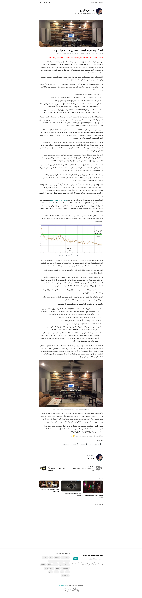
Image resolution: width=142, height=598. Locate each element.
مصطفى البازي (87, 10)
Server (56, 572)
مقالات (88, 53)
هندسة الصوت (83, 53)
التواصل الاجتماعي (64, 565)
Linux (67, 572)
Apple (49, 565)
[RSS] (44, 2)
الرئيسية (101, 2)
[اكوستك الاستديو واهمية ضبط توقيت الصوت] (93, 487)
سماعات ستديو (66, 53)
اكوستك (72, 53)
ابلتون (61, 561)
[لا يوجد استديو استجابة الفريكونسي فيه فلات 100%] (49, 484)
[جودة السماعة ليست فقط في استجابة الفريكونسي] (43, 468)
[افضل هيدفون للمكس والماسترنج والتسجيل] (71, 486)
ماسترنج (57, 568)
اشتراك (75, 559)
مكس (50, 572)
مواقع (46, 568)
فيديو (62, 572)
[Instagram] (47, 2)
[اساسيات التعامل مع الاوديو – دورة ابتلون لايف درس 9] (98, 468)
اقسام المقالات (94, 2)
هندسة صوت (59, 53)
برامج (51, 557)
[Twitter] (49, 2)
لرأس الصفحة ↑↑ (62, 585)
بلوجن (51, 568)
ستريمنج (57, 557)
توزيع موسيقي (65, 568)
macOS (43, 565)
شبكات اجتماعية (53, 561)
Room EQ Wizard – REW (58, 200)
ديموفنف (45, 557)
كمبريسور (55, 565)
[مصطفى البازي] (99, 11)
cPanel (67, 561)
